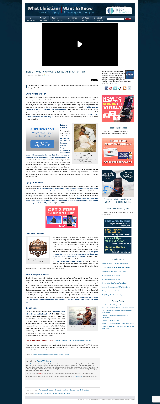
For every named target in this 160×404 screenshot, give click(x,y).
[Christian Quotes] (117, 253)
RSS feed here (77, 376)
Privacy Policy (120, 399)
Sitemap (114, 399)
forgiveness (36, 354)
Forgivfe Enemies (45, 354)
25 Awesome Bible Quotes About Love (114, 271)
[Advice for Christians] (117, 244)
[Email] (44, 75)
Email (47, 75)
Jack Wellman (32, 75)
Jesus (55, 18)
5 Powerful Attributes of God (110, 320)
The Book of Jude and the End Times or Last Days (118, 323)
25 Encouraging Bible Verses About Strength (116, 267)
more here (114, 83)
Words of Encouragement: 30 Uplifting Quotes (116, 287)
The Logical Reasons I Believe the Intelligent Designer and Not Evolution (64, 390)
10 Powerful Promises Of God (111, 279)
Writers (85, 18)
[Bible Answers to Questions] (117, 235)
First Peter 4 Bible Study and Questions (114, 305)
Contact (98, 18)
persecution (54, 354)
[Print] (39, 75)
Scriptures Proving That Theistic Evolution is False (52, 393)
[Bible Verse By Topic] (117, 227)
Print (41, 75)
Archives (72, 18)
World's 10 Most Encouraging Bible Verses (115, 263)
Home (30, 18)
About (43, 18)
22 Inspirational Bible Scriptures (112, 291)
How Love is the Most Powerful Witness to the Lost (118, 308)
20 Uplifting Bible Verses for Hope (112, 295)
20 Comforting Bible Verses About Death (114, 283)
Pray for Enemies (64, 354)
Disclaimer (127, 399)
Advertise (133, 399)
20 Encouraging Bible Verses (111, 275)
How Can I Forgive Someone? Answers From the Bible (72, 340)
